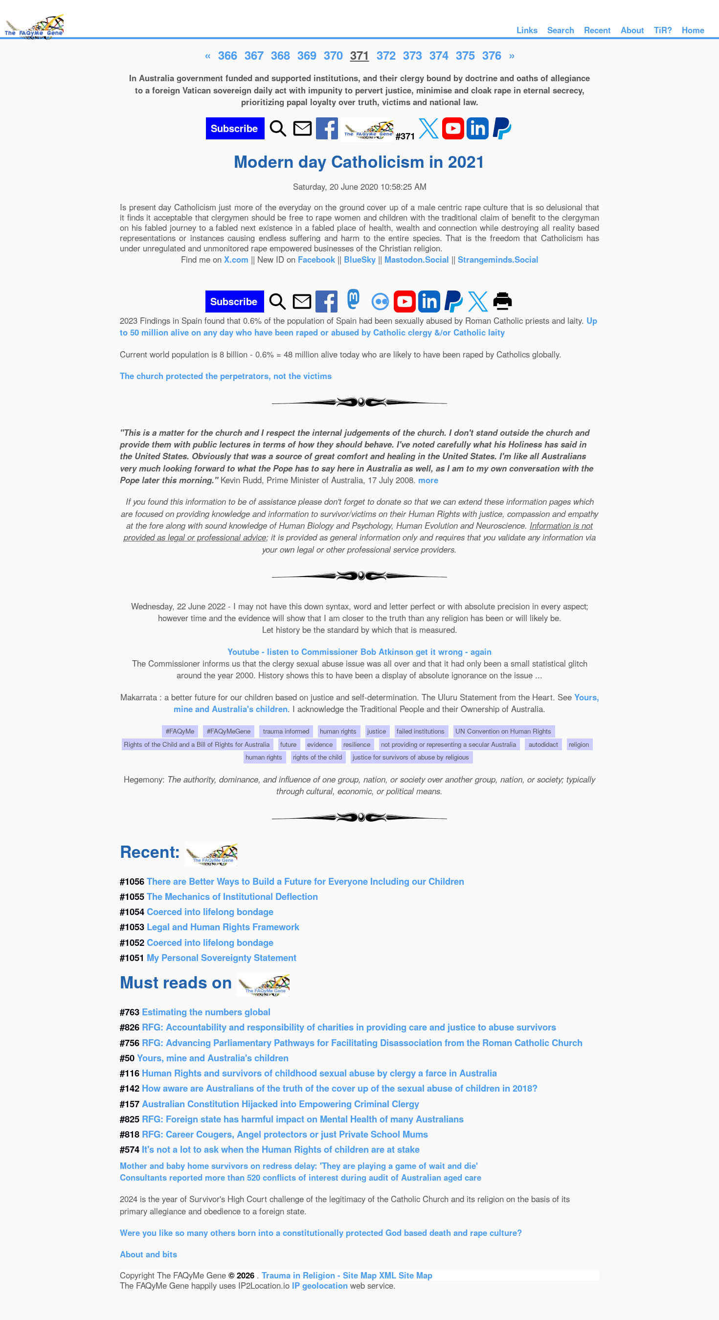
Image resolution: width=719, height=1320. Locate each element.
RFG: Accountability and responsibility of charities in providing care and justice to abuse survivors (349, 1026)
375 (465, 54)
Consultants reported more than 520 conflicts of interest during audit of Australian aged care (300, 1177)
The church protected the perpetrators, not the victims (226, 375)
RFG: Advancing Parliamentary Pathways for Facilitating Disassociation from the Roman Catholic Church (362, 1042)
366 (227, 54)
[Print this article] (503, 309)
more (428, 480)
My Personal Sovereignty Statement (221, 957)
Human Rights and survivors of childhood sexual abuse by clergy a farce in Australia (319, 1072)
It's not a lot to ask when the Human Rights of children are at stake (281, 1149)
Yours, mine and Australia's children (213, 1057)
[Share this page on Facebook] (328, 135)
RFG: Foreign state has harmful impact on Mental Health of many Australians (303, 1118)
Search (560, 30)
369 (306, 54)
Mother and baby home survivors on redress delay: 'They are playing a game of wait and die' (299, 1165)
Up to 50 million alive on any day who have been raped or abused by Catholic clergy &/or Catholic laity (358, 326)
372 (386, 54)
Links (527, 30)
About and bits (148, 1254)
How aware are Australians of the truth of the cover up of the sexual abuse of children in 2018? (340, 1088)
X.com (236, 259)
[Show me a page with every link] (368, 135)
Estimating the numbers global (206, 1011)
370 (333, 54)
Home (693, 30)
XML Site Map (405, 1275)
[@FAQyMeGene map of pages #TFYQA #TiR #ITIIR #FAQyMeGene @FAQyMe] (32, 40)
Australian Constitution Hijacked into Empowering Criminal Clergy (280, 1103)
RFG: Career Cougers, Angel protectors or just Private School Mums (285, 1134)
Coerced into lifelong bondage (210, 911)
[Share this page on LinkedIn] (479, 135)
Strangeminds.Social (498, 259)
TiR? (663, 30)
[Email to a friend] (303, 135)
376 (491, 54)
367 (254, 54)
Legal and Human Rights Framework (223, 926)
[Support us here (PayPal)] (502, 135)
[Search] (278, 135)
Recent (597, 30)
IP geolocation (320, 1285)
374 (439, 54)
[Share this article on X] (430, 135)
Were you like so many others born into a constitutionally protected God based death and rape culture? (321, 1232)
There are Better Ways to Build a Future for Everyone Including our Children (305, 881)
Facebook (316, 259)
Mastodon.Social (416, 259)
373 (412, 54)
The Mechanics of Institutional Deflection (232, 896)
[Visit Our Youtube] (454, 135)
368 (280, 54)
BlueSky (360, 259)
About (632, 30)
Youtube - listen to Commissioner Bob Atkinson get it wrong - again (359, 651)
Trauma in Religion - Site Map (320, 1275)
